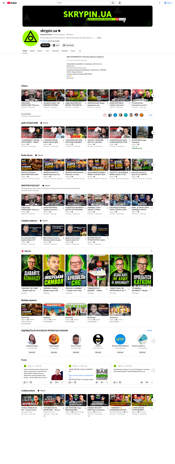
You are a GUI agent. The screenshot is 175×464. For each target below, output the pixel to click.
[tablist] (87, 51)
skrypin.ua (24, 144)
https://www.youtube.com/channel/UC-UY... (81, 376)
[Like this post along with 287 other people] (24, 382)
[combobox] (83, 3)
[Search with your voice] (120, 3)
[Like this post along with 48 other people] (114, 382)
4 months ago (128, 366)
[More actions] (41, 103)
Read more (70, 78)
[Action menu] (62, 382)
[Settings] (159, 3)
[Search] (113, 3)
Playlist (32, 319)
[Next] (153, 95)
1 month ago (37, 366)
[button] (70, 78)
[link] (43, 375)
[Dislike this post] (30, 382)
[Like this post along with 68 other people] (69, 382)
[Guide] (3, 3)
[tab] (24, 51)
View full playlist (25, 323)
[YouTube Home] (12, 3)
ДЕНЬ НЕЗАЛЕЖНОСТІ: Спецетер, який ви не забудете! (85, 57)
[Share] (51, 382)
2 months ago (83, 366)
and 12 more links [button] (53, 41)
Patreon (44, 41)
